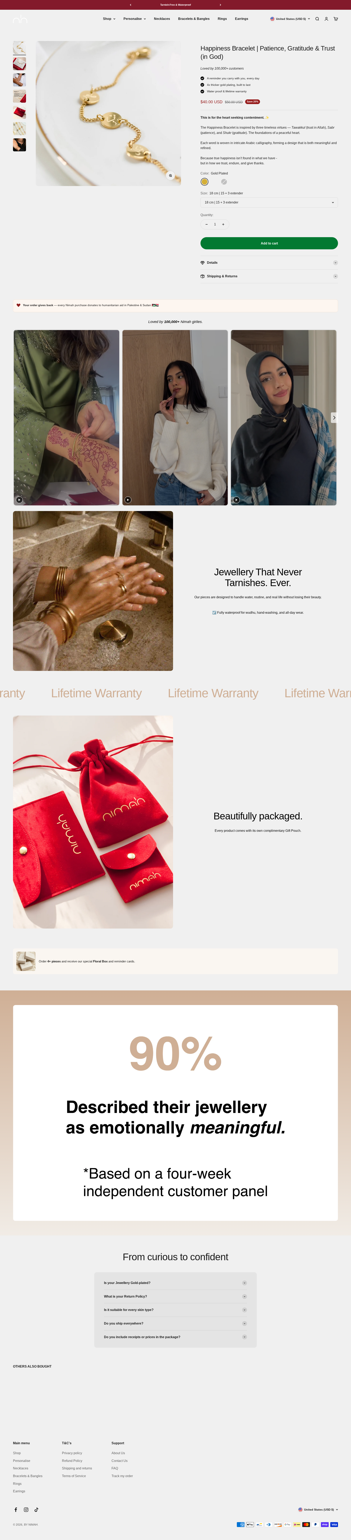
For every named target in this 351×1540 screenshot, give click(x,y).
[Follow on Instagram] (26, 1509)
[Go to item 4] (19, 97)
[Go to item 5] (19, 113)
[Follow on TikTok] (36, 1509)
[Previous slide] (16, 417)
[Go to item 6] (19, 129)
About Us (118, 1453)
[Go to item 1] (19, 48)
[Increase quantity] (223, 224)
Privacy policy (72, 1453)
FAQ (115, 1468)
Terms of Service (74, 1476)
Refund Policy (72, 1461)
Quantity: (206, 215)
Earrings (241, 18)
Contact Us (120, 1461)
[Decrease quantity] (206, 224)
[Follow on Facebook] (15, 1509)
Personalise (133, 18)
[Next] (220, 5)
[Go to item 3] (19, 80)
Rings (222, 18)
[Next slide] (334, 417)
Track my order (122, 1476)
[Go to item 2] (19, 64)
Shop (107, 18)
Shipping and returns (77, 1468)
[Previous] (130, 5)
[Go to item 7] (19, 145)
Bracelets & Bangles (194, 18)
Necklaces (162, 18)
